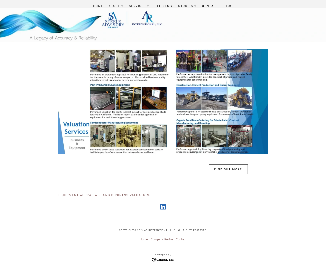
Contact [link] (210, 6)
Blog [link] (228, 6)
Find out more (228, 169)
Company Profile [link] (162, 239)
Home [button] (144, 239)
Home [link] (98, 6)
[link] (163, 207)
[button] (116, 6)
